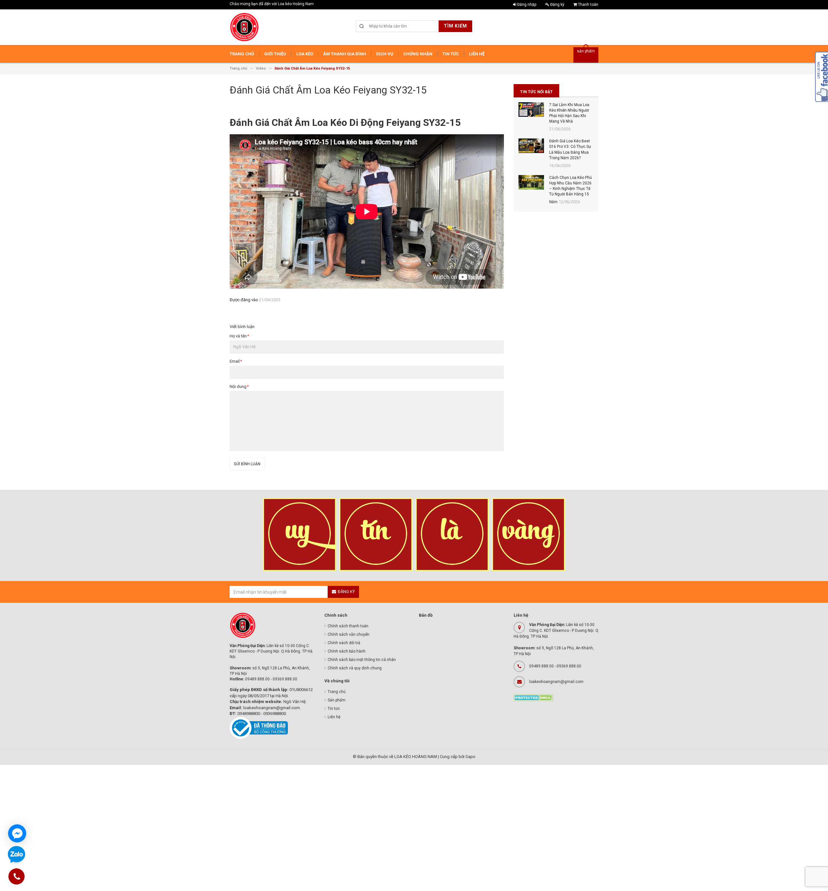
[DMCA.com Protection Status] (533, 697)
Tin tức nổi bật (536, 92)
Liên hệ (334, 717)
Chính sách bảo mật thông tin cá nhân (362, 659)
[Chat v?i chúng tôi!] (17, 833)
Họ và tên (239, 336)
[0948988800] (17, 877)
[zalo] (16, 854)
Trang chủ (337, 691)
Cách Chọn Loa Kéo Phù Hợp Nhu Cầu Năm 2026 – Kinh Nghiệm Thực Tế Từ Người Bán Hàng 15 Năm (570, 189)
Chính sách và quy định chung (355, 668)
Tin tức (334, 708)
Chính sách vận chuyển (348, 634)
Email (236, 361)
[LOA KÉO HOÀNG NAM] (244, 27)
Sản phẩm (336, 700)
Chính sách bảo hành (346, 651)
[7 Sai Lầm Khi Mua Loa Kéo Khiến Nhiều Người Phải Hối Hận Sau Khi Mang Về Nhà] (531, 109)
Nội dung (239, 386)
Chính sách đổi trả (344, 643)
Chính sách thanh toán (348, 626)
